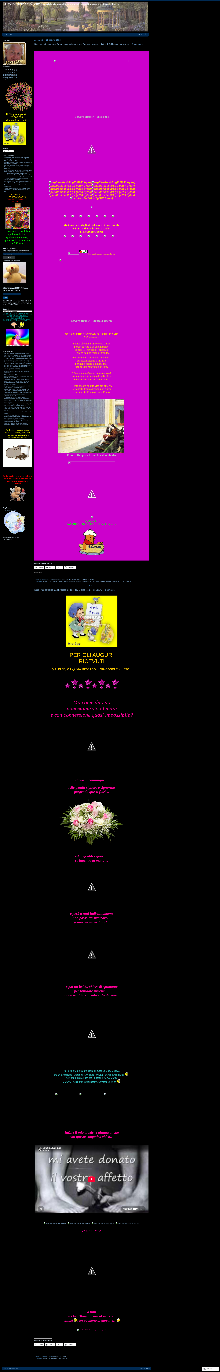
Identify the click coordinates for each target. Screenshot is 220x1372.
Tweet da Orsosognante (9, 510)
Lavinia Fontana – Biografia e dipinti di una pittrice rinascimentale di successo (17, 420)
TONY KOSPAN (63, 1358)
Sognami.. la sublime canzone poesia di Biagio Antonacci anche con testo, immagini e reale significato (16, 167)
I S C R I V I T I (9, 257)
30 (14, 77)
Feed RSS (141, 34)
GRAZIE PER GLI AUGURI (50, 1358)
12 (6, 74)
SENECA (128, 581)
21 (10, 75)
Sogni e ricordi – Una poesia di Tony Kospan (16, 353)
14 (10, 74)
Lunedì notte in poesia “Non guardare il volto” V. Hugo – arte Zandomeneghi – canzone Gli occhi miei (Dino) (17, 409)
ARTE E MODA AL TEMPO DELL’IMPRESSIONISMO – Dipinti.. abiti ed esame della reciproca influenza (18, 376)
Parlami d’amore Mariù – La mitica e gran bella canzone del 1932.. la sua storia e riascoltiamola (17, 362)
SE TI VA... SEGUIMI (9, 248)
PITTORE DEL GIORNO (97, 581)
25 (3, 77)
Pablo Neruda (85, 581)
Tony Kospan (7, 508)
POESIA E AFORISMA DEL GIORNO (114, 581)
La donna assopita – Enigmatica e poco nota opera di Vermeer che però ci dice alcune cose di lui (18, 359)
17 (16, 74)
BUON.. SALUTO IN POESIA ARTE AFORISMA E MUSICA (78, 579)
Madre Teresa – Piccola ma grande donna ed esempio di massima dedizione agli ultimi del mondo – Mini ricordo (16, 383)
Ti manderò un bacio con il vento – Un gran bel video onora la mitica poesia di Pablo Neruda (17, 424)
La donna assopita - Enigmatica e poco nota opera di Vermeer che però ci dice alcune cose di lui (18, 170)
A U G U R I (65, 1356)
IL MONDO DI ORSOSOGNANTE (22, 4)
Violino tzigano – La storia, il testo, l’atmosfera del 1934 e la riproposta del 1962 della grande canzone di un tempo (17, 394)
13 (8, 74)
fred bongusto (77, 581)
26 (6, 77)
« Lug (4, 79)
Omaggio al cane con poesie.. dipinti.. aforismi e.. (17, 379)
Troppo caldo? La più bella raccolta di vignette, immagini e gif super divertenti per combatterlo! (17, 158)
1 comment (110, 590)
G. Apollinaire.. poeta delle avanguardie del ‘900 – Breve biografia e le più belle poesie (17, 386)
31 (16, 77)
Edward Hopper (68, 581)
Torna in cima (144, 1368)
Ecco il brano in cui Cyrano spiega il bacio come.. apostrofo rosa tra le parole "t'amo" (17, 182)
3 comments (137, 44)
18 (3, 75)
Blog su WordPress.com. (11, 1368)
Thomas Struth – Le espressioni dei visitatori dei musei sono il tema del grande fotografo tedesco (17, 356)
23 (14, 75)
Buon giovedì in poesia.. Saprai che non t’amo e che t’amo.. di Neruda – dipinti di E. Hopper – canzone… (82, 44)
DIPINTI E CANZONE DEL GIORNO (53, 581)
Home (6, 34)
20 (8, 75)
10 (16, 72)
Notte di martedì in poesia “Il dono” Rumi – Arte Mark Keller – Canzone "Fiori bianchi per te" (17, 188)
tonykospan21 (56, 579)
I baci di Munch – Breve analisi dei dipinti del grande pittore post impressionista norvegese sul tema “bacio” (17, 371)
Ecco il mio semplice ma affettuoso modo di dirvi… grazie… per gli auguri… (68, 590)
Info (11, 34)
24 (16, 75)
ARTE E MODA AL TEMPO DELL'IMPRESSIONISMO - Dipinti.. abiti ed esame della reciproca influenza (18, 162)
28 (10, 77)
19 (6, 75)
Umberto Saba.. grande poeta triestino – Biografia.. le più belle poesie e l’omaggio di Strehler (18, 404)
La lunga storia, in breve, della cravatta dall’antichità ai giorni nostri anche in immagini (16, 398)
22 (12, 75)
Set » (8, 79)
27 (8, 77)
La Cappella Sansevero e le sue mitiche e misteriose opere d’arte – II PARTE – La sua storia (18, 174)
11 (3, 74)
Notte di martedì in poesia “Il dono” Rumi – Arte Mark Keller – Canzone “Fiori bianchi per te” (17, 390)
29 (12, 77)
